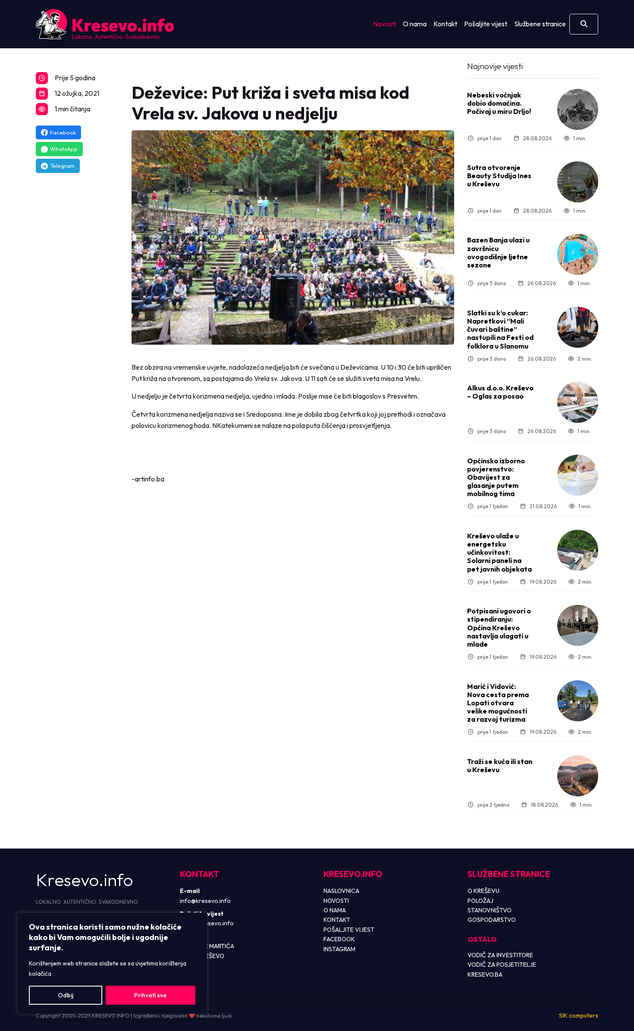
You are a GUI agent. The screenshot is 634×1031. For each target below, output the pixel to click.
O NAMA (334, 910)
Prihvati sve (150, 995)
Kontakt (445, 23)
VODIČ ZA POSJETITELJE (502, 964)
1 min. (580, 138)
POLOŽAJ (480, 901)
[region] (112, 963)
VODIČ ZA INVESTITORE (500, 955)
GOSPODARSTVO (492, 920)
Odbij (65, 995)
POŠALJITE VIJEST (348, 930)
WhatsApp (64, 148)
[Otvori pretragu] (583, 24)
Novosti (384, 23)
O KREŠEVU (483, 891)
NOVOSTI (336, 901)
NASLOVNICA (341, 891)
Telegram (62, 165)
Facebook (63, 132)
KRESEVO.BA (485, 974)
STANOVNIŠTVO (490, 910)
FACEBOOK (339, 939)
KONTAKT (336, 920)
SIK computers (578, 1015)
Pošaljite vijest (485, 23)
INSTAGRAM (339, 949)
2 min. (585, 358)
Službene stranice (540, 23)
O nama (415, 23)
